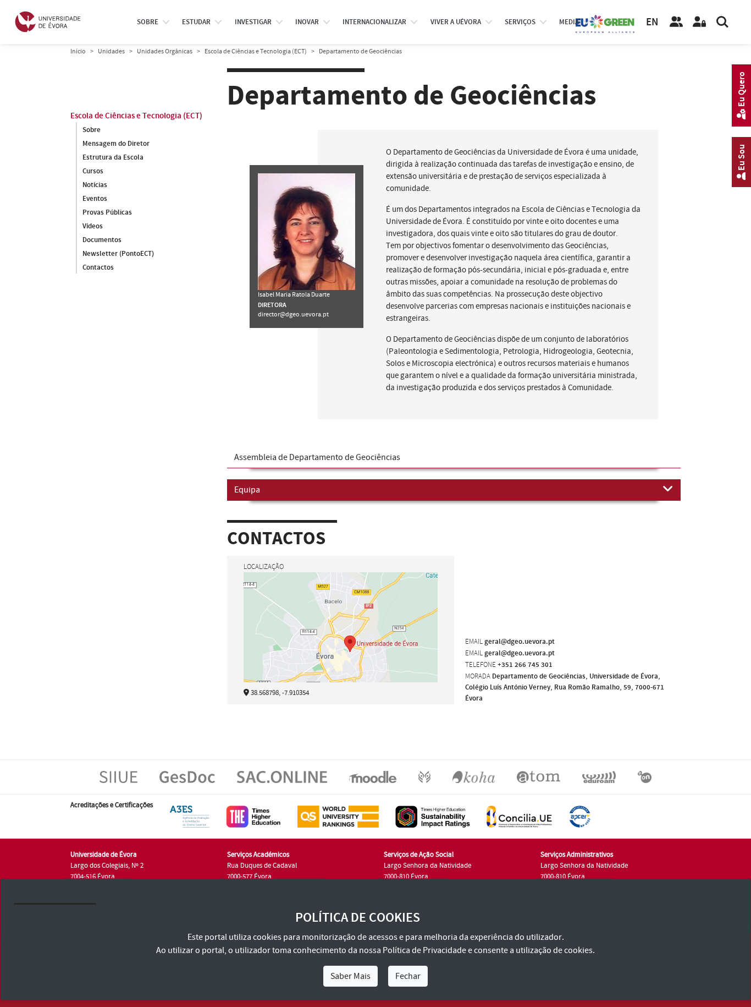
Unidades (111, 51)
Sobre (147, 22)
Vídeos (92, 226)
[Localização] (341, 642)
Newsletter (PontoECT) (118, 254)
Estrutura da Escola (112, 157)
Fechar (408, 976)
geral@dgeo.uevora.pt (519, 642)
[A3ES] (189, 817)
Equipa (247, 489)
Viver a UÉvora (455, 22)
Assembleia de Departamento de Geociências (317, 457)
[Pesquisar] (722, 22)
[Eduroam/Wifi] (599, 777)
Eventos (94, 199)
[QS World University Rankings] (338, 817)
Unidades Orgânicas (164, 51)
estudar (196, 22)
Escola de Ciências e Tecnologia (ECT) (256, 51)
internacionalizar (374, 22)
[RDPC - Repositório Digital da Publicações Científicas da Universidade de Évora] (424, 777)
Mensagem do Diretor (116, 144)
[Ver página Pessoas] (676, 22)
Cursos (92, 171)
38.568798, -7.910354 (280, 693)
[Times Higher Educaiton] (253, 817)
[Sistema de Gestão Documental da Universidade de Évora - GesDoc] (187, 777)
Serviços (520, 22)
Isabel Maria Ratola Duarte (294, 295)
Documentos (102, 240)
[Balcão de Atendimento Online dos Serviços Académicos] (282, 777)
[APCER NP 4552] (579, 817)
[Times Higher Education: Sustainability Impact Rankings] (432, 817)
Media (569, 22)
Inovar (307, 22)
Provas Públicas (107, 212)
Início (78, 51)
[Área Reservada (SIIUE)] (699, 22)
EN (652, 22)
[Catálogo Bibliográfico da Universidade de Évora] (473, 777)
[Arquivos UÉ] (538, 777)
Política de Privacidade (424, 950)
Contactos (98, 267)
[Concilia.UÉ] (519, 817)
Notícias (94, 185)
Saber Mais (350, 976)
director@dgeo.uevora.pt (293, 314)
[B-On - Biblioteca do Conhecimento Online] (644, 777)
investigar (253, 22)
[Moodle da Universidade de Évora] (372, 777)
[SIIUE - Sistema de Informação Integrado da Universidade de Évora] (118, 777)
